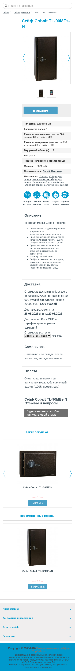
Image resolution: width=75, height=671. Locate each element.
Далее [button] (69, 58)
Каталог (43, 176)
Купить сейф (10, 627)
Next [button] (71, 473)
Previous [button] (4, 473)
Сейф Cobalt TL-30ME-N (37, 487)
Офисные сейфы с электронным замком (46, 185)
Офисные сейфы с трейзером (48, 182)
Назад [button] (24, 58)
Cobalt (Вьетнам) (52, 171)
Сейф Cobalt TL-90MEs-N (37, 571)
